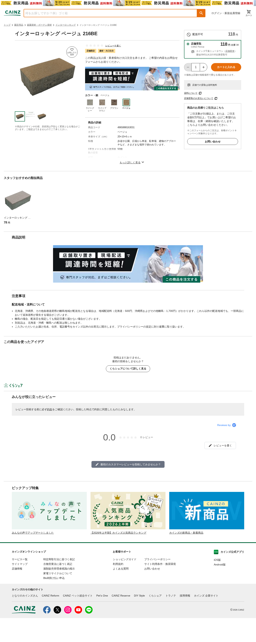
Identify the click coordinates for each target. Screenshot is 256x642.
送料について (191, 93)
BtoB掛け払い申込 (54, 577)
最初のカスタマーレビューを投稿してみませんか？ (130, 464)
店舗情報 (17, 568)
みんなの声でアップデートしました (33, 532)
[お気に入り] (72, 52)
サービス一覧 (20, 559)
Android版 (220, 564)
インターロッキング (65, 25)
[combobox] (107, 13)
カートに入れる (226, 67)
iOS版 (217, 559)
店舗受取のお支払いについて (198, 98)
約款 (49, 409)
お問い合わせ (213, 141)
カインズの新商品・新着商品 (186, 532)
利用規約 (118, 563)
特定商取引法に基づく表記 (59, 559)
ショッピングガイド (124, 559)
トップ (7, 25)
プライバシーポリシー (157, 559)
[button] (201, 13)
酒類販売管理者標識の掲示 (59, 568)
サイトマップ (20, 563)
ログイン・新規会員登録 (225, 13)
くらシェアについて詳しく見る (128, 368)
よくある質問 (121, 568)
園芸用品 (18, 25)
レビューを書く (113, 45)
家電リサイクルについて (57, 573)
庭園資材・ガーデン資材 (39, 25)
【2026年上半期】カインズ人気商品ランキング (118, 532)
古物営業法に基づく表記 (57, 563)
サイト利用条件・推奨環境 (160, 563)
